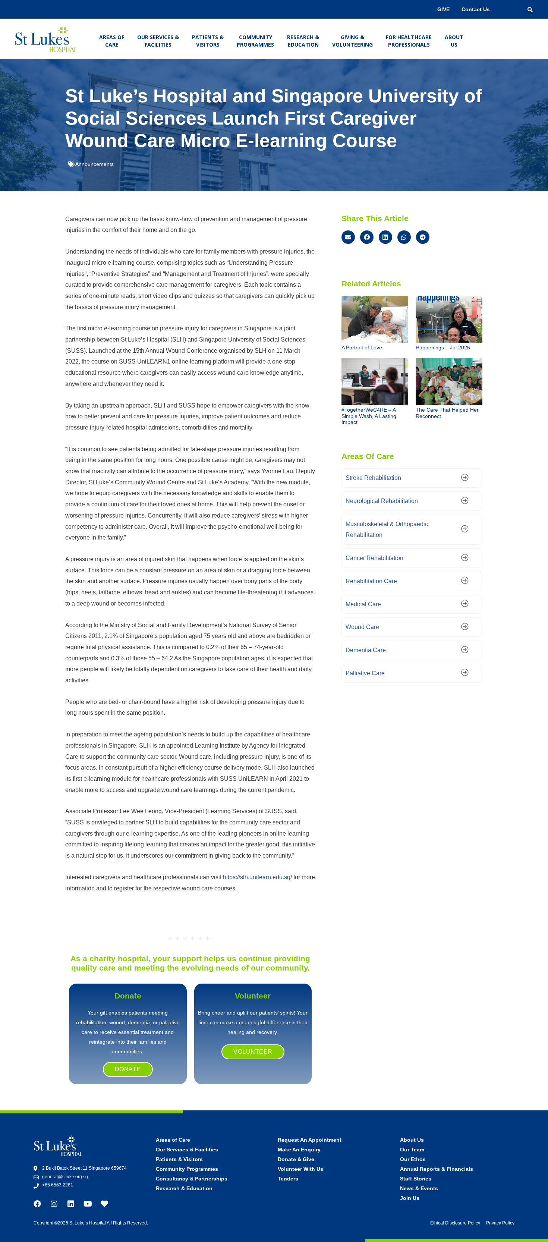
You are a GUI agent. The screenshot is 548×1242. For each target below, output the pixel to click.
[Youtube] (87, 1204)
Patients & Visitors (208, 41)
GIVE (443, 9)
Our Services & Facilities (158, 41)
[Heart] (104, 1204)
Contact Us (476, 9)
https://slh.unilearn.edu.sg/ (257, 877)
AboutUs (454, 41)
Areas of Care (111, 41)
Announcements (94, 164)
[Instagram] (54, 1204)
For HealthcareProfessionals (409, 41)
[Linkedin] (70, 1204)
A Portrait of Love (361, 347)
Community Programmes (255, 41)
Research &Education (303, 41)
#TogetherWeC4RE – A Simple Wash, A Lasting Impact (368, 416)
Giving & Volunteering (352, 41)
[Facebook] (37, 1204)
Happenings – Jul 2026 (443, 347)
